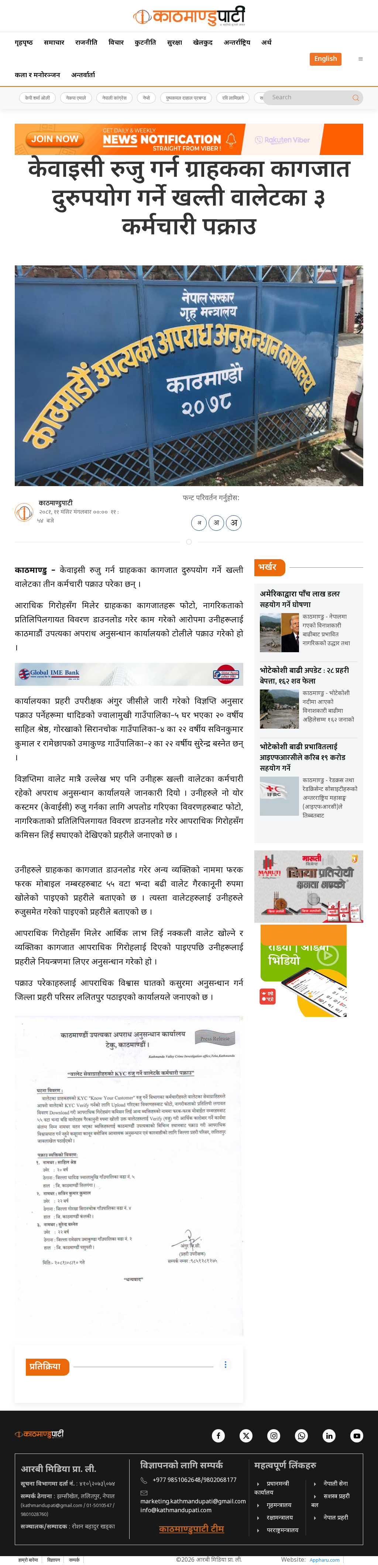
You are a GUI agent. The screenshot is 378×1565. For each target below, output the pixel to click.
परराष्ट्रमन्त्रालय (283, 1531)
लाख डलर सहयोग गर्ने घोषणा (300, 599)
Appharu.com (325, 1560)
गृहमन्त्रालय (279, 1506)
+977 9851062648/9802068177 (195, 1481)
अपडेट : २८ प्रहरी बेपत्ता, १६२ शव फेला (304, 676)
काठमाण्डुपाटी (56, 503)
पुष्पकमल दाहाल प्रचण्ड (186, 98)
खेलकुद (203, 43)
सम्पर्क (74, 1560)
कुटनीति (145, 43)
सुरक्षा (174, 43)
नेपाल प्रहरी (336, 1518)
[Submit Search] (355, 97)
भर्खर (267, 568)
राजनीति (86, 43)
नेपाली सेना (336, 1484)
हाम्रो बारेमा (28, 1560)
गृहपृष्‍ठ (24, 43)
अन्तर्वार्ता (83, 75)
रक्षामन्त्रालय (280, 1518)
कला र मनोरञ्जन (37, 75)
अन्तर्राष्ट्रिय (237, 43)
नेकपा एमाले (76, 98)
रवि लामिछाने (233, 98)
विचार (116, 43)
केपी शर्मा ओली (37, 98)
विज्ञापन (53, 1560)
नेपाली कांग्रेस (114, 98)
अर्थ (266, 43)
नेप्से (146, 98)
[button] (360, 59)
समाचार (54, 43)
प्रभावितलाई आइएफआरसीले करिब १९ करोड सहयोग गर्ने (303, 758)
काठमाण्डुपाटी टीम (191, 1529)
